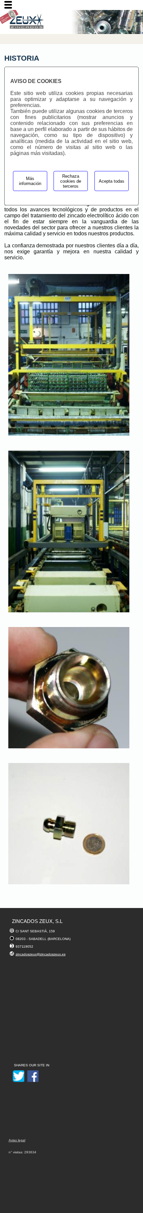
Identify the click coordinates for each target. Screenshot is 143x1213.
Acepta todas (111, 181)
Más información (30, 181)
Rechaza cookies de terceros (70, 181)
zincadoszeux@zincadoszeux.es (41, 954)
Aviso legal (17, 1140)
